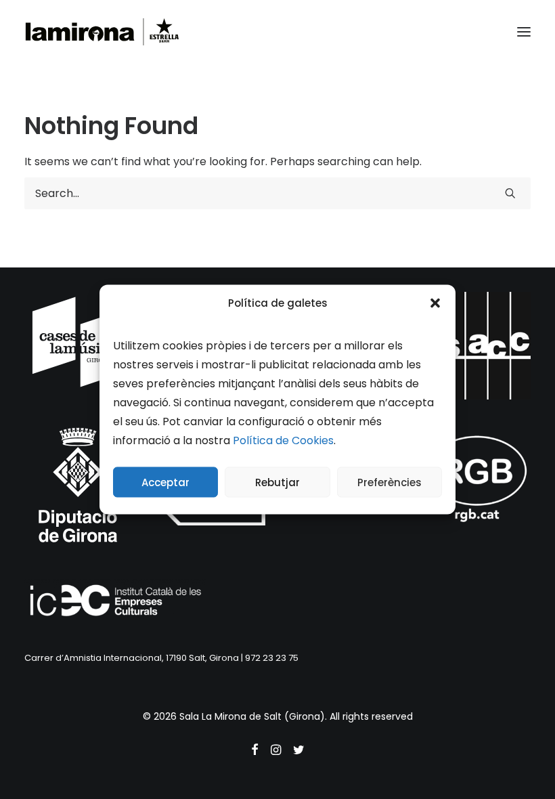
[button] (435, 302)
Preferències (389, 482)
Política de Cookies (283, 440)
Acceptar (165, 482)
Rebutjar (277, 482)
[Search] (277, 193)
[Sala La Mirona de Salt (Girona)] (102, 31)
